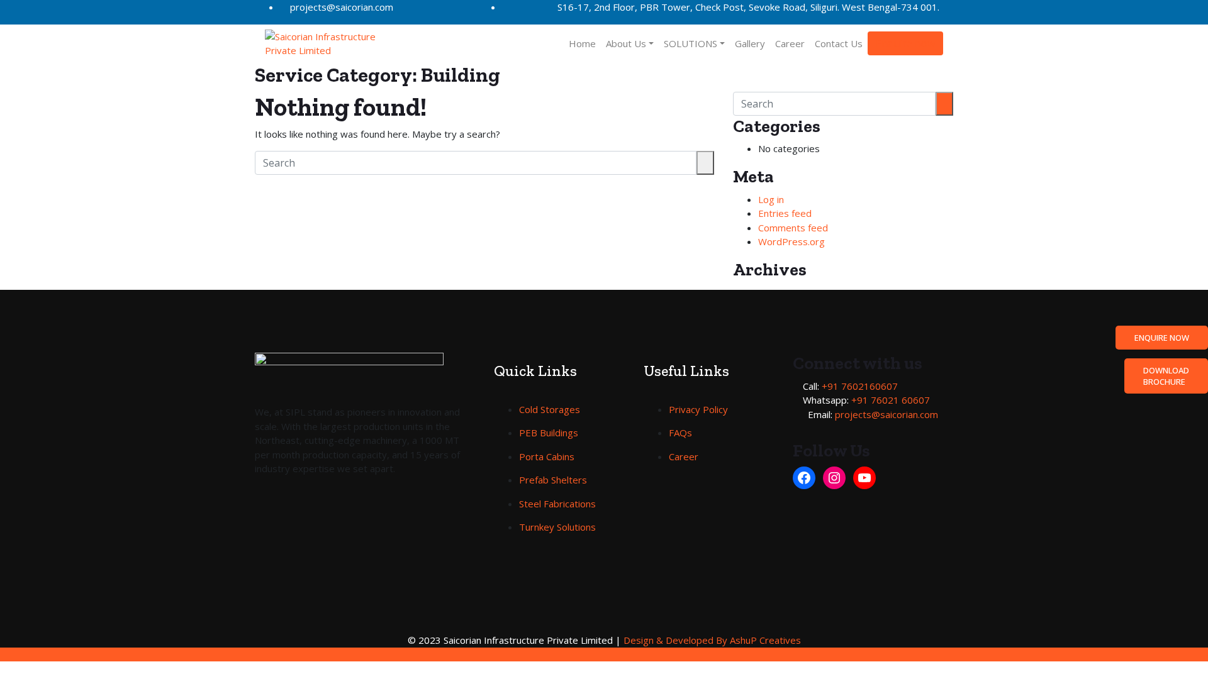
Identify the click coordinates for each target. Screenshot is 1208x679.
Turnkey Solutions (557, 527)
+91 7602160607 (860, 386)
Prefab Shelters (553, 479)
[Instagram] (834, 477)
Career (790, 43)
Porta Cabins (546, 456)
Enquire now (905, 43)
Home (582, 43)
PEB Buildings (548, 432)
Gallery (750, 43)
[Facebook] (804, 477)
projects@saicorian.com (341, 7)
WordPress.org (791, 241)
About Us (626, 43)
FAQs (680, 432)
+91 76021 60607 (890, 400)
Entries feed (785, 213)
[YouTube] (864, 477)
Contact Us (839, 43)
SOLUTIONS (690, 43)
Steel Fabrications (557, 503)
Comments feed (793, 227)
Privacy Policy (698, 409)
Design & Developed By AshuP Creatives (712, 640)
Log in (771, 199)
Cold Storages (549, 409)
